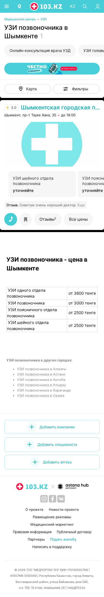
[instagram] (44, 499)
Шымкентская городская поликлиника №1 (60, 107)
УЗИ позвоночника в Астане (41, 374)
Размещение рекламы (52, 517)
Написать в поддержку (52, 547)
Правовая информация (32, 532)
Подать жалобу (63, 539)
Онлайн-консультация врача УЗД (40, 50)
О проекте (34, 509)
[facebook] (52, 499)
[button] (76, 89)
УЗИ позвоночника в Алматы (41, 369)
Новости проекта (64, 509)
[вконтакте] (61, 499)
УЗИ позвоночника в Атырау (41, 385)
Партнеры (36, 539)
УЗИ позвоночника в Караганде (44, 390)
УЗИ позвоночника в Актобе (41, 379)
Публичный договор (74, 532)
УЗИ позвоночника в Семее (41, 395)
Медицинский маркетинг (52, 524)
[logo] (46, 6)
